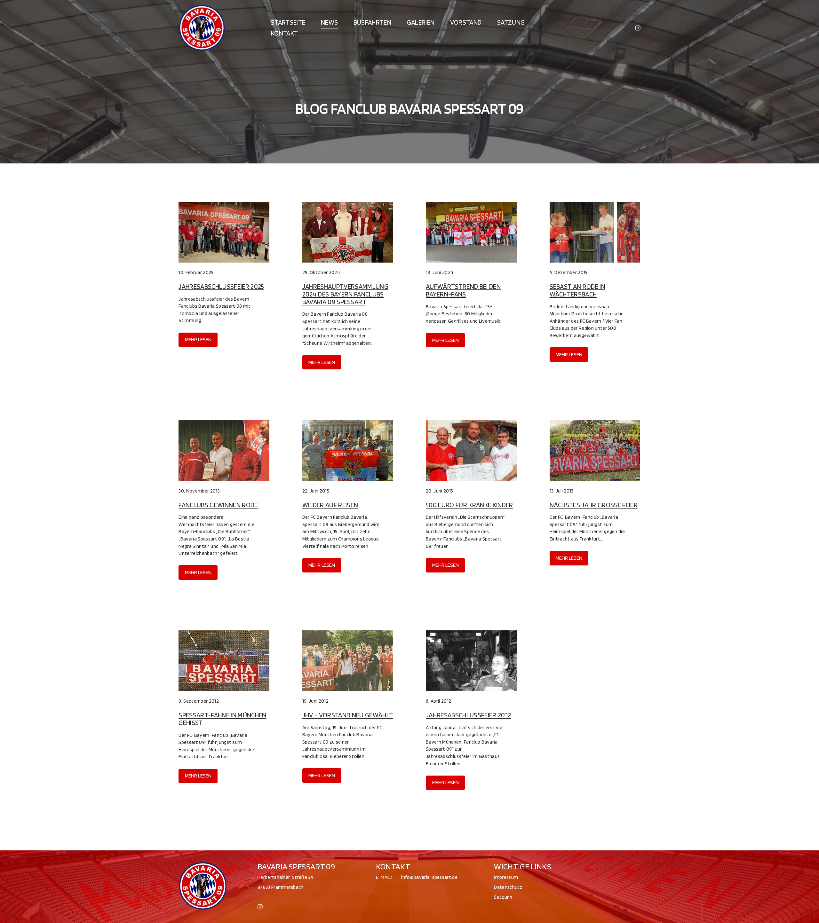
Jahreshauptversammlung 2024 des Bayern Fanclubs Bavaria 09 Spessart (345, 294)
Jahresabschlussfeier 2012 (468, 715)
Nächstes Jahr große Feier (594, 505)
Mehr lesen (198, 339)
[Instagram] (637, 27)
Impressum (506, 877)
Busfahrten (372, 22)
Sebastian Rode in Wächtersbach (577, 290)
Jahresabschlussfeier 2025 (221, 286)
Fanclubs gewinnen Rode (218, 505)
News (329, 22)
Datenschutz (508, 887)
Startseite (288, 22)
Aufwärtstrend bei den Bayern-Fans (463, 290)
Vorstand (466, 22)
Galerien (421, 22)
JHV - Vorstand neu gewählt (347, 715)
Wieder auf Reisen (330, 505)
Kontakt (284, 33)
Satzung (511, 22)
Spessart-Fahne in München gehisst (222, 719)
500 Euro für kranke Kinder (469, 505)
